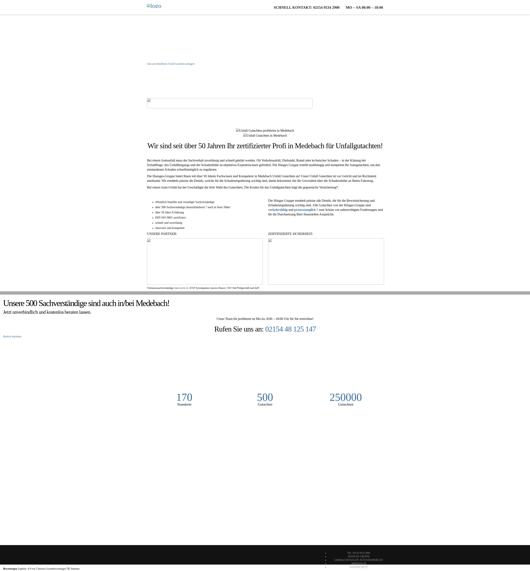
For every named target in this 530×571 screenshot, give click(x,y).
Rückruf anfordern (12, 336)
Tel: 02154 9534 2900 (358, 553)
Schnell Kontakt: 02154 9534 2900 (307, 7)
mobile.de (183, 288)
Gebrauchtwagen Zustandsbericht (358, 560)
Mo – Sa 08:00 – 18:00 (364, 7)
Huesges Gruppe (359, 556)
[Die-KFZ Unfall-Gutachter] (154, 7)
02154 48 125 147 (290, 329)
